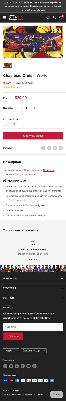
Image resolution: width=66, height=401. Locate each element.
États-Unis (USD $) (31, 351)
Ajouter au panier (33, 135)
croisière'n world (11, 174)
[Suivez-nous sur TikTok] (34, 366)
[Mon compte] (54, 17)
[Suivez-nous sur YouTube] (28, 366)
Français (8, 351)
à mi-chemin (28, 174)
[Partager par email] (61, 148)
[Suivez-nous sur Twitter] (11, 366)
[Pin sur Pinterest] (49, 148)
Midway (7, 83)
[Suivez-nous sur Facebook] (5, 366)
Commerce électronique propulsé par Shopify (23, 394)
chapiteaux (48, 170)
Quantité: (8, 108)
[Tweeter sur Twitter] (55, 148)
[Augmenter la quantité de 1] (34, 108)
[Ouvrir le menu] (4, 17)
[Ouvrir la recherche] (48, 17)
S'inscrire (13, 336)
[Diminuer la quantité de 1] (18, 108)
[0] (60, 17)
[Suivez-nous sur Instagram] (23, 366)
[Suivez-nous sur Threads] (17, 366)
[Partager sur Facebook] (43, 148)
